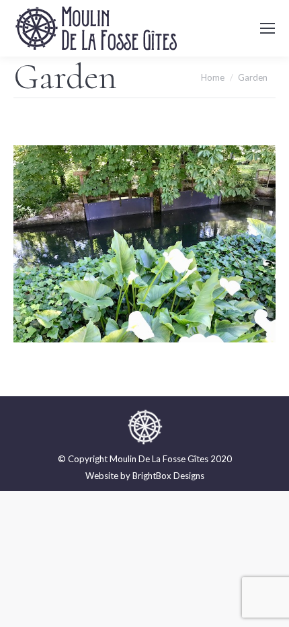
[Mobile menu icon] (267, 28)
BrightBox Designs (168, 475)
